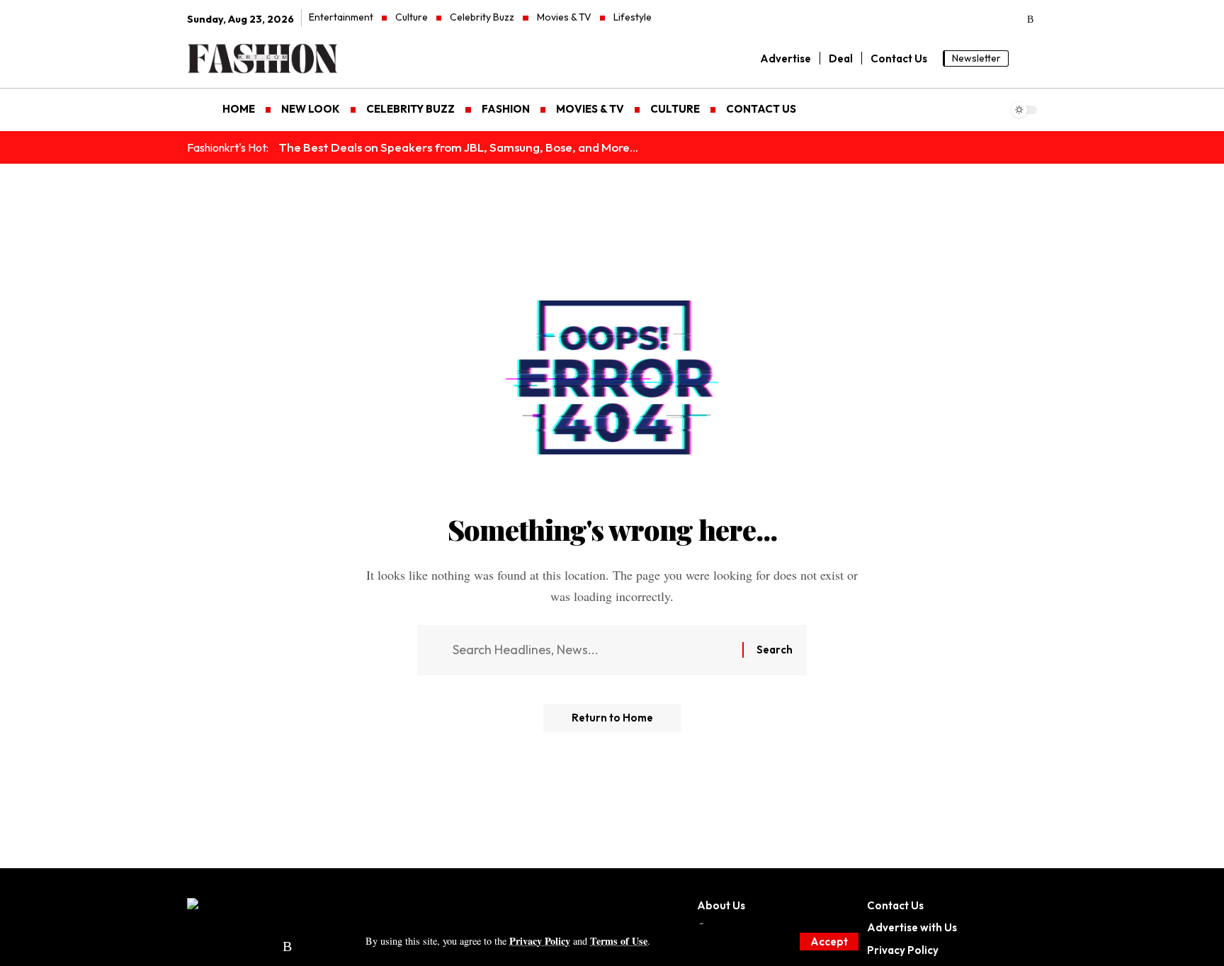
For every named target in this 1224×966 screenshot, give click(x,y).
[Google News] (971, 19)
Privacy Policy (539, 940)
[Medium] (991, 19)
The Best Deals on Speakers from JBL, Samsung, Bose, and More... (458, 147)
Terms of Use (618, 940)
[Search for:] (592, 650)
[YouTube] (951, 19)
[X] (931, 19)
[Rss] (1030, 19)
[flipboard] (1011, 19)
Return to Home (612, 717)
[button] (829, 941)
